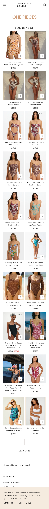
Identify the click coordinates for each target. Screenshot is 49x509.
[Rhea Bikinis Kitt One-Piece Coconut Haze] (13, 286)
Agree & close (26, 503)
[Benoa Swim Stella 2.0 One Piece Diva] (13, 206)
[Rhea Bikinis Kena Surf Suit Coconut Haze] (35, 286)
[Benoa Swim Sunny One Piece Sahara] (13, 165)
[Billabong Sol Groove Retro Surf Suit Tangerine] (13, 45)
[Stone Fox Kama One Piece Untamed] (13, 85)
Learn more (10, 503)
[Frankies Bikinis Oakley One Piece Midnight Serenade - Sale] (13, 326)
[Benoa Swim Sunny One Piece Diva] (35, 125)
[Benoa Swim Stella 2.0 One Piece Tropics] (35, 206)
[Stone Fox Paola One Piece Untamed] (35, 85)
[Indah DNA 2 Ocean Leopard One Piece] (35, 246)
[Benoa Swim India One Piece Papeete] (35, 368)
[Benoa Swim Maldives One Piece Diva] (13, 125)
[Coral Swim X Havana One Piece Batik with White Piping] (35, 326)
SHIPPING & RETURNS (11, 482)
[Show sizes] (20, 56)
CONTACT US (8, 486)
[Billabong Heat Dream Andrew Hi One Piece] (13, 246)
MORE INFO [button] (8, 476)
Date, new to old (24, 28)
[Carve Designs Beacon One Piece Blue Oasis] (13, 411)
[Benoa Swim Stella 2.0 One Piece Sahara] (35, 165)
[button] (4, 4)
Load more (24, 451)
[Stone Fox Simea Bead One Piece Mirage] (35, 45)
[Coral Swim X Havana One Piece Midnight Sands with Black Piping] (13, 368)
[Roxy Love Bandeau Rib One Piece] (35, 411)
